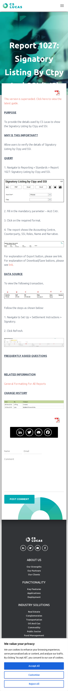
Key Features (34, 589)
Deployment (34, 597)
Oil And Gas (34, 623)
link (11, 264)
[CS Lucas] (13, 6)
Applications (34, 593)
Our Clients (34, 574)
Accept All (34, 666)
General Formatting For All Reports (25, 383)
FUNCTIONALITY (34, 582)
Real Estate (34, 611)
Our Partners (34, 570)
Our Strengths (34, 566)
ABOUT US (34, 560)
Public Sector (34, 631)
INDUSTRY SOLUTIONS (34, 605)
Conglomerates (34, 615)
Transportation (34, 619)
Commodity (34, 627)
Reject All (34, 684)
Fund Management (34, 635)
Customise (34, 675)
